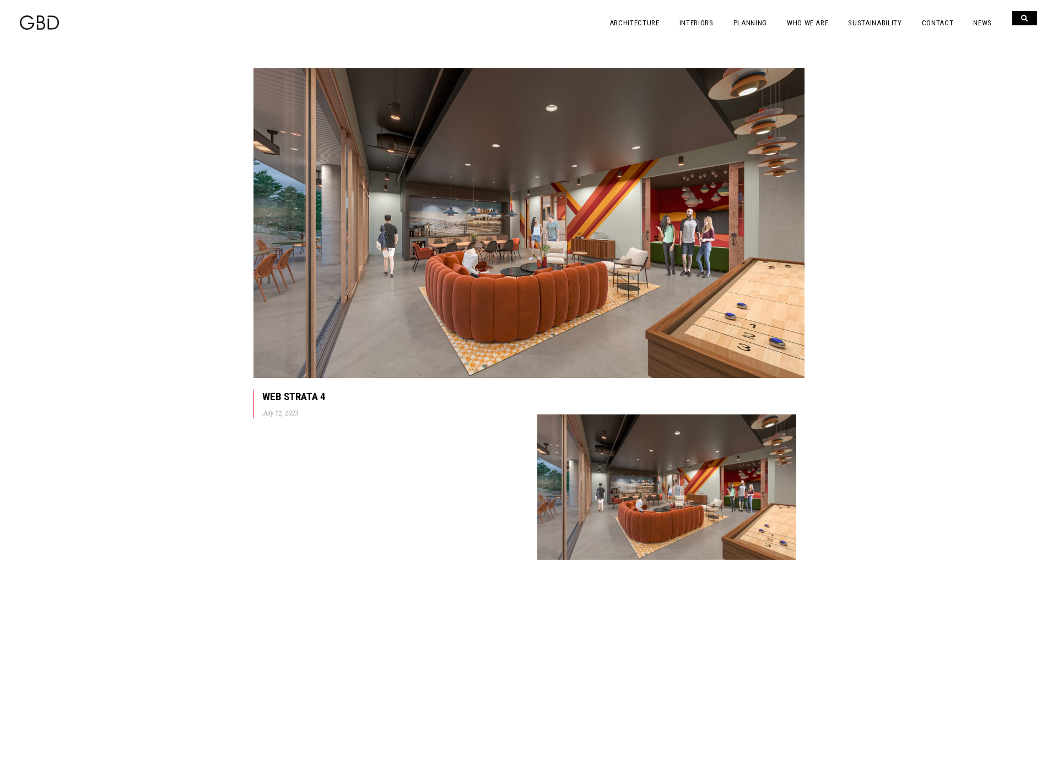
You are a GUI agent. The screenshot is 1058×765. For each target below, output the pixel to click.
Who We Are (808, 23)
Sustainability (875, 23)
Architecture (634, 23)
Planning (750, 23)
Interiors (696, 23)
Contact (938, 23)
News (982, 23)
